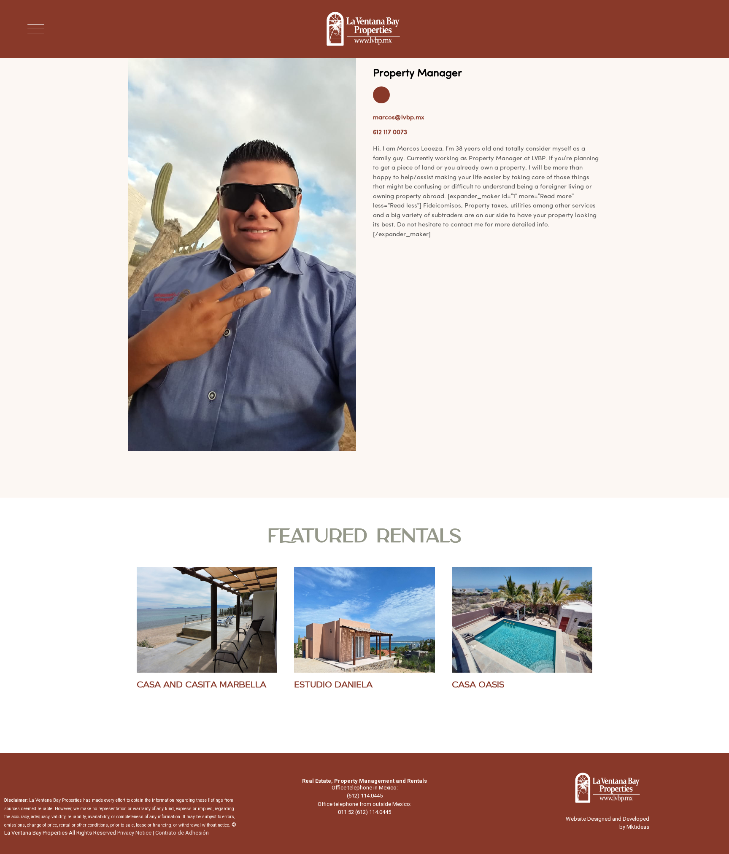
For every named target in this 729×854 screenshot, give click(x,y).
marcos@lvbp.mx (398, 117)
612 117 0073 (390, 132)
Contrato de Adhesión (182, 833)
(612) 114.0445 (365, 795)
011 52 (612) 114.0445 (364, 812)
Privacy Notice (134, 833)
